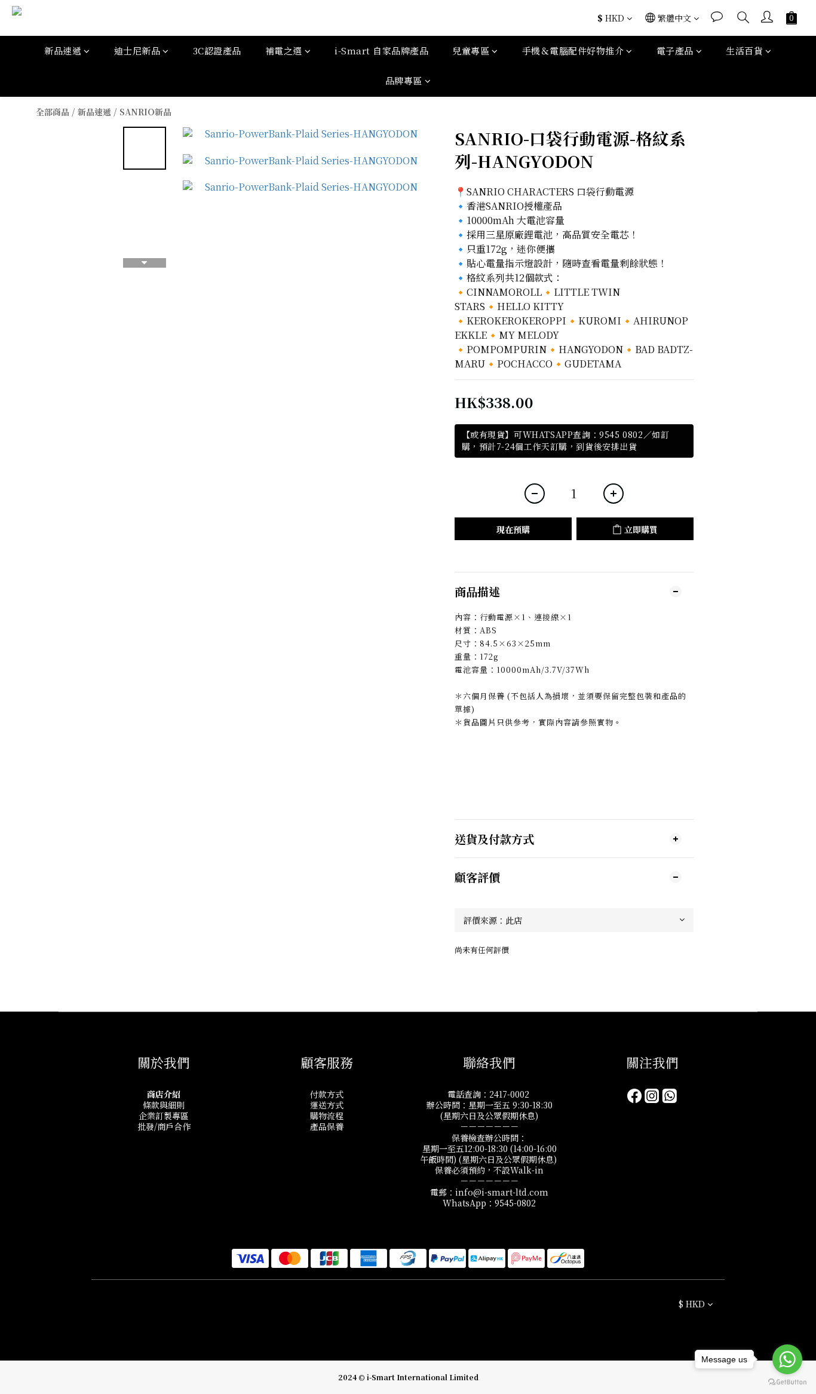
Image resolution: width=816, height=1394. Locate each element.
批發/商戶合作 (164, 1126)
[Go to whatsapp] (787, 1359)
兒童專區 (470, 50)
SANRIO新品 (145, 112)
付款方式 (326, 1094)
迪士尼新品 (137, 50)
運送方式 (326, 1105)
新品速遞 (62, 50)
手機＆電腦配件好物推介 (573, 50)
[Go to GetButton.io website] (787, 1382)
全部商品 (52, 112)
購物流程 (326, 1116)
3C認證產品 (217, 50)
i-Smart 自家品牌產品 (381, 50)
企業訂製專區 (164, 1116)
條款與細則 (164, 1105)
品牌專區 (403, 80)
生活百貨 (744, 50)
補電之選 (283, 50)
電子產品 (675, 50)
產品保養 (326, 1126)
